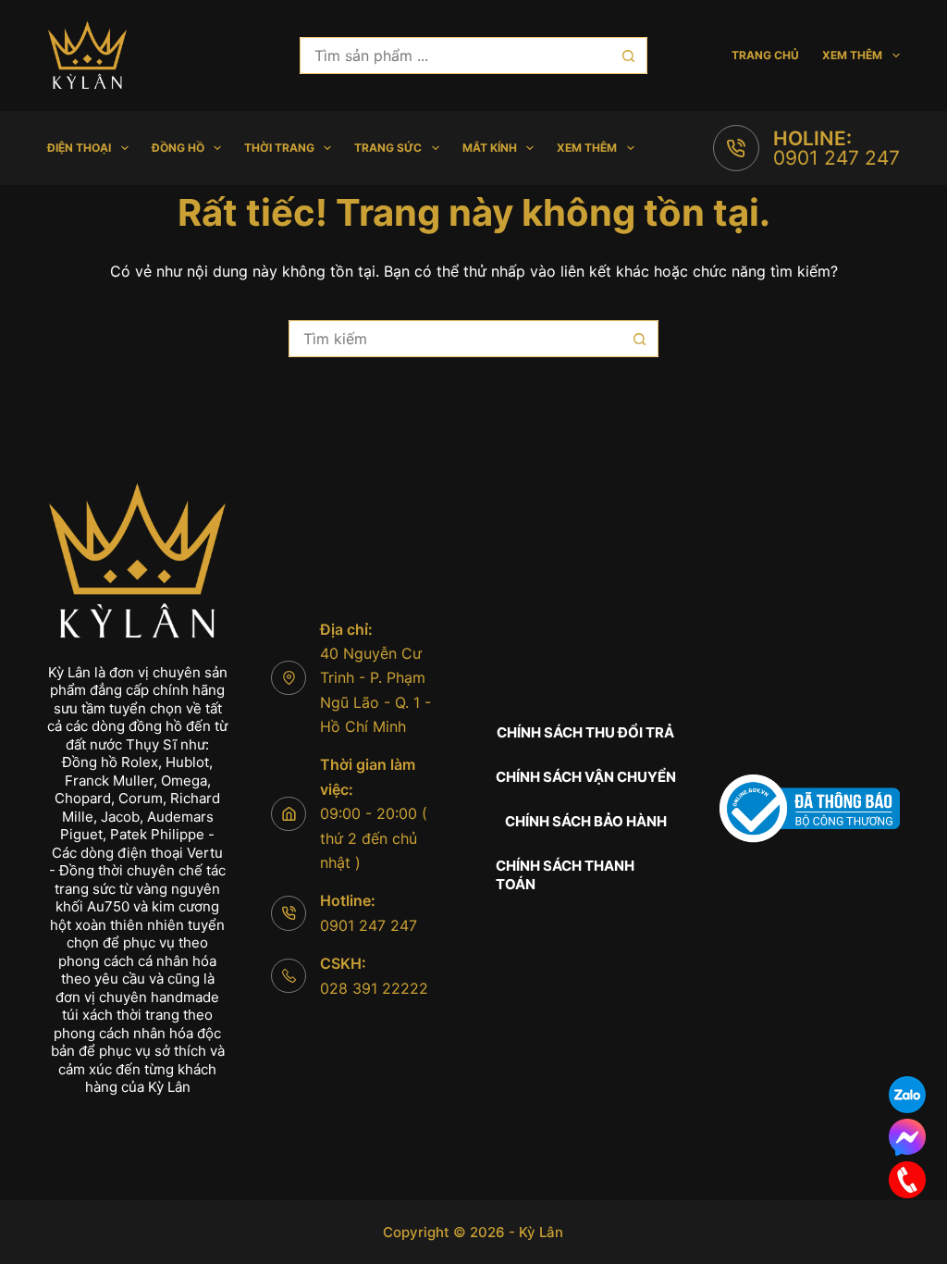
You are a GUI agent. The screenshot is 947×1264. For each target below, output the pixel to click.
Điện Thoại (79, 148)
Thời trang (279, 148)
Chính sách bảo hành (586, 821)
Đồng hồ (178, 148)
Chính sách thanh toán (565, 875)
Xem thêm (852, 55)
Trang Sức (388, 148)
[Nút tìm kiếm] (628, 55)
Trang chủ (765, 55)
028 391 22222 (374, 988)
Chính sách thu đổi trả (585, 732)
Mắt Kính (489, 148)
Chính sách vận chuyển (586, 777)
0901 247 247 (836, 157)
